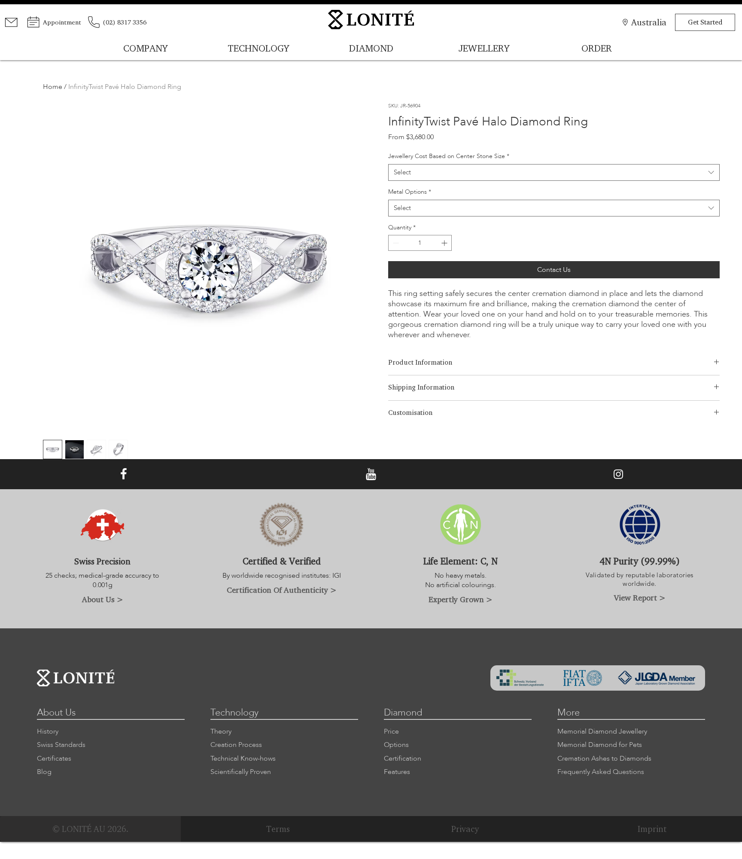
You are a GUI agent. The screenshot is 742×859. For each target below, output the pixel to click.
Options (396, 744)
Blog (44, 772)
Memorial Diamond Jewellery (602, 731)
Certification (402, 758)
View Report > (640, 597)
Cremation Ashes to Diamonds (604, 758)
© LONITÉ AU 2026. (90, 829)
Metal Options (409, 192)
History (47, 731)
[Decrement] (394, 242)
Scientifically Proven (240, 772)
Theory (220, 731)
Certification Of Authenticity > (282, 589)
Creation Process (236, 744)
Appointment (62, 22)
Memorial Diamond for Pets (599, 744)
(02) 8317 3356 (124, 22)
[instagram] (618, 474)
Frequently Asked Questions (600, 772)
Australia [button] (648, 22)
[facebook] (124, 474)
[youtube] (371, 474)
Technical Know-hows (243, 758)
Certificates (54, 758)
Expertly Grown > (461, 599)
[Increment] (445, 242)
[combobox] (554, 172)
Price (391, 731)
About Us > (102, 599)
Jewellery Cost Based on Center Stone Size (448, 156)
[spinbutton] (420, 242)
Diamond (403, 712)
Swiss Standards (61, 744)
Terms (278, 829)
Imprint (652, 829)
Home (52, 86)
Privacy (465, 829)
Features (397, 772)
